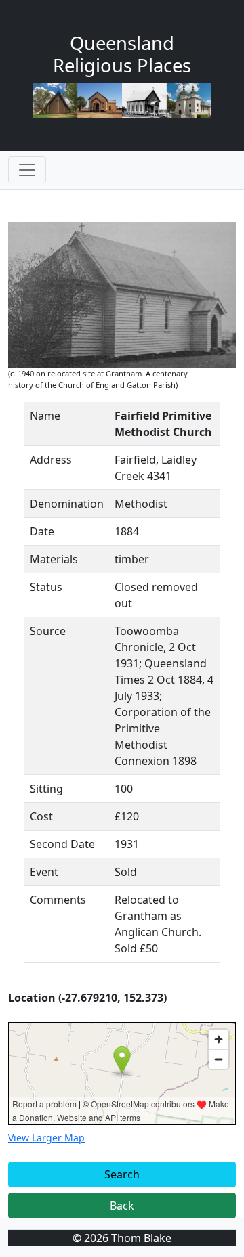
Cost (41, 816)
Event (44, 871)
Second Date (62, 844)
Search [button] (122, 1174)
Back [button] (122, 1205)
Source (48, 630)
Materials (54, 559)
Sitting (46, 788)
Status (46, 586)
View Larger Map (46, 1137)
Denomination (67, 503)
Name (45, 415)
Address (51, 459)
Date (42, 531)
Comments (58, 899)
